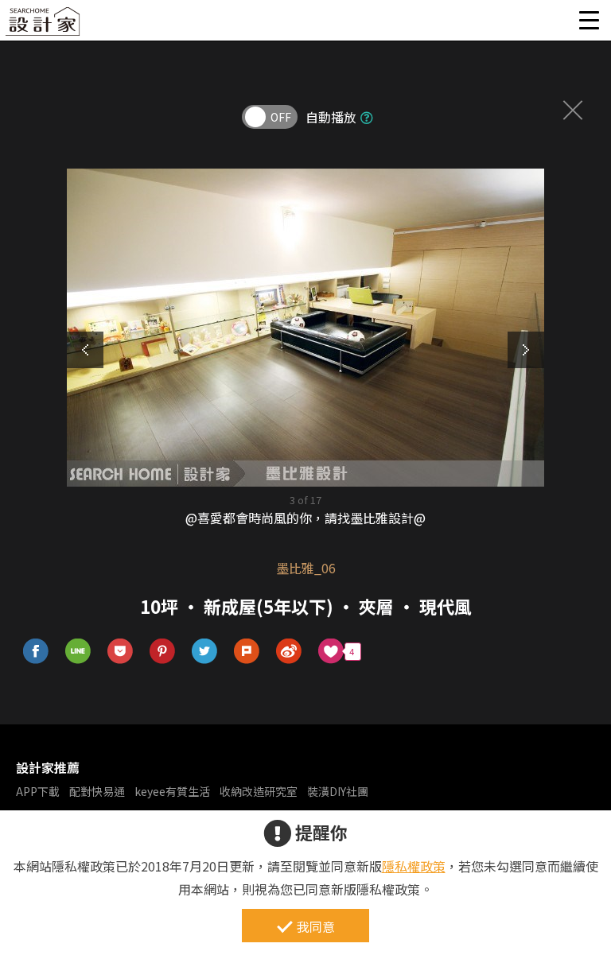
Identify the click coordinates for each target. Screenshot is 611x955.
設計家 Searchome (44, 26)
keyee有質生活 (172, 791)
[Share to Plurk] (247, 652)
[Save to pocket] (120, 652)
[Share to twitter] (205, 652)
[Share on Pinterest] (163, 652)
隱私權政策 (414, 865)
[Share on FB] (36, 652)
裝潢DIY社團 (337, 791)
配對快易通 (97, 791)
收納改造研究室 (259, 791)
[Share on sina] (289, 652)
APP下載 (38, 791)
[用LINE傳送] (78, 652)
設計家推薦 (48, 767)
